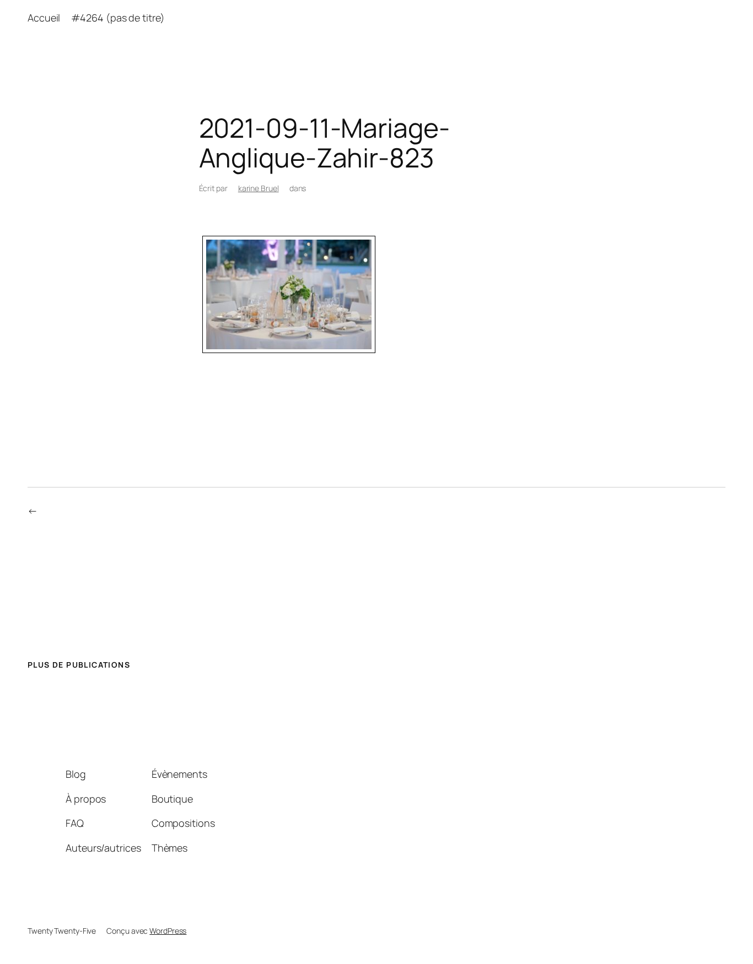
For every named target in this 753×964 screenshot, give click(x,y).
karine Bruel (258, 188)
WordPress (167, 930)
